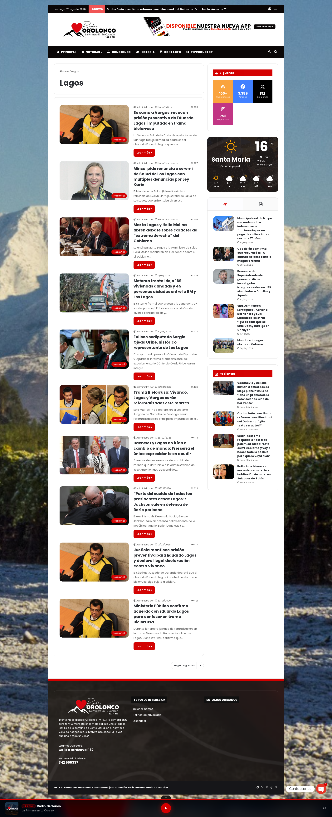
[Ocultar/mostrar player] (166, 797)
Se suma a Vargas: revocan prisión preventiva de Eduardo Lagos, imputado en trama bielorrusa (163, 120)
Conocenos (120, 52)
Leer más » (144, 152)
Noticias (92, 52)
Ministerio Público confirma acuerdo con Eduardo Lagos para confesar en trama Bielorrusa (161, 614)
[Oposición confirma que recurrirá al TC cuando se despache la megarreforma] (223, 254)
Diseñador (138, 721)
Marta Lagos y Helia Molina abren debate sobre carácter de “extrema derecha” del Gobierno (165, 233)
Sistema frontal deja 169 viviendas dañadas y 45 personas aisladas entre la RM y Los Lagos (165, 289)
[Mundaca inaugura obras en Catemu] (223, 345)
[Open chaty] (321, 789)
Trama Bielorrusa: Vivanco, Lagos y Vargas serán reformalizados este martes (161, 398)
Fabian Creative (156, 787)
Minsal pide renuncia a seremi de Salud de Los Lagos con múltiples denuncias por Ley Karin (163, 176)
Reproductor (201, 52)
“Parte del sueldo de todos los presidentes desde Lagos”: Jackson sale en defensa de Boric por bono (163, 501)
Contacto (171, 52)
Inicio (65, 71)
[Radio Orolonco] (89, 30)
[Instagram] (267, 787)
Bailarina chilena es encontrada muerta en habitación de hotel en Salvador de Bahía (168, 9)
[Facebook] (257, 787)
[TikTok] (271, 787)
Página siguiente (184, 665)
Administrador (145, 107)
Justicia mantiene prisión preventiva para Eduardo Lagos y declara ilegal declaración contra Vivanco (165, 558)
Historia (147, 52)
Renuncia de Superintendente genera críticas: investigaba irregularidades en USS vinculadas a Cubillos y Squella (254, 283)
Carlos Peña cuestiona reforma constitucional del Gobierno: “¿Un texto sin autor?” (254, 419)
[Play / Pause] (166, 808)
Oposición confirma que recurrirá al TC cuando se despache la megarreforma (254, 255)
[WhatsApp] (276, 787)
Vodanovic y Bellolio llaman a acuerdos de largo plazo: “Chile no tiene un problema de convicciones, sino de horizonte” (253, 393)
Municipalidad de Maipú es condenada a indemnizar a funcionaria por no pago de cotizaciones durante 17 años (254, 228)
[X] (262, 787)
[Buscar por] (275, 52)
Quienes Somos (142, 709)
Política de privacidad (146, 715)
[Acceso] (270, 9)
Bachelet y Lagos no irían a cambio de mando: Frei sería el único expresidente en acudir (164, 448)
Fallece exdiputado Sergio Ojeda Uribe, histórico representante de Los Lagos (161, 342)
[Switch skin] (270, 52)
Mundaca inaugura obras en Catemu (251, 342)
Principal (67, 52)
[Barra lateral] (275, 9)
